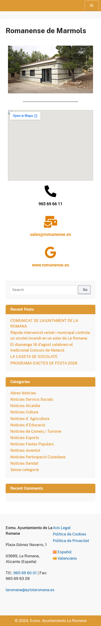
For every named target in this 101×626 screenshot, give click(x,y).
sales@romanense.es (50, 234)
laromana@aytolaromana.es (30, 590)
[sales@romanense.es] (50, 222)
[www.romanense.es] (50, 252)
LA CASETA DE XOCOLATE (34, 356)
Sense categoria (24, 470)
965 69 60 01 (25, 573)
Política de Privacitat (71, 541)
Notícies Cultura (24, 412)
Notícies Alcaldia (25, 406)
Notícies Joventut (25, 450)
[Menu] (92, 5)
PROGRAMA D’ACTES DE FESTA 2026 (43, 363)
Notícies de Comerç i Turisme (35, 431)
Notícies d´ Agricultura (29, 418)
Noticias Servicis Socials (31, 399)
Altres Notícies (23, 393)
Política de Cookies (69, 534)
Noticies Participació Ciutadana (37, 457)
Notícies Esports (24, 438)
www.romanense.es (50, 264)
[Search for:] (50, 289)
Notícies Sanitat (24, 463)
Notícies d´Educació (27, 425)
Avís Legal (62, 528)
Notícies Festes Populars (32, 444)
